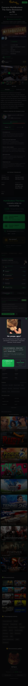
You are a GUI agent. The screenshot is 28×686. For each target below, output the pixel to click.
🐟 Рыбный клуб (8, 362)
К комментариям (20, 363)
